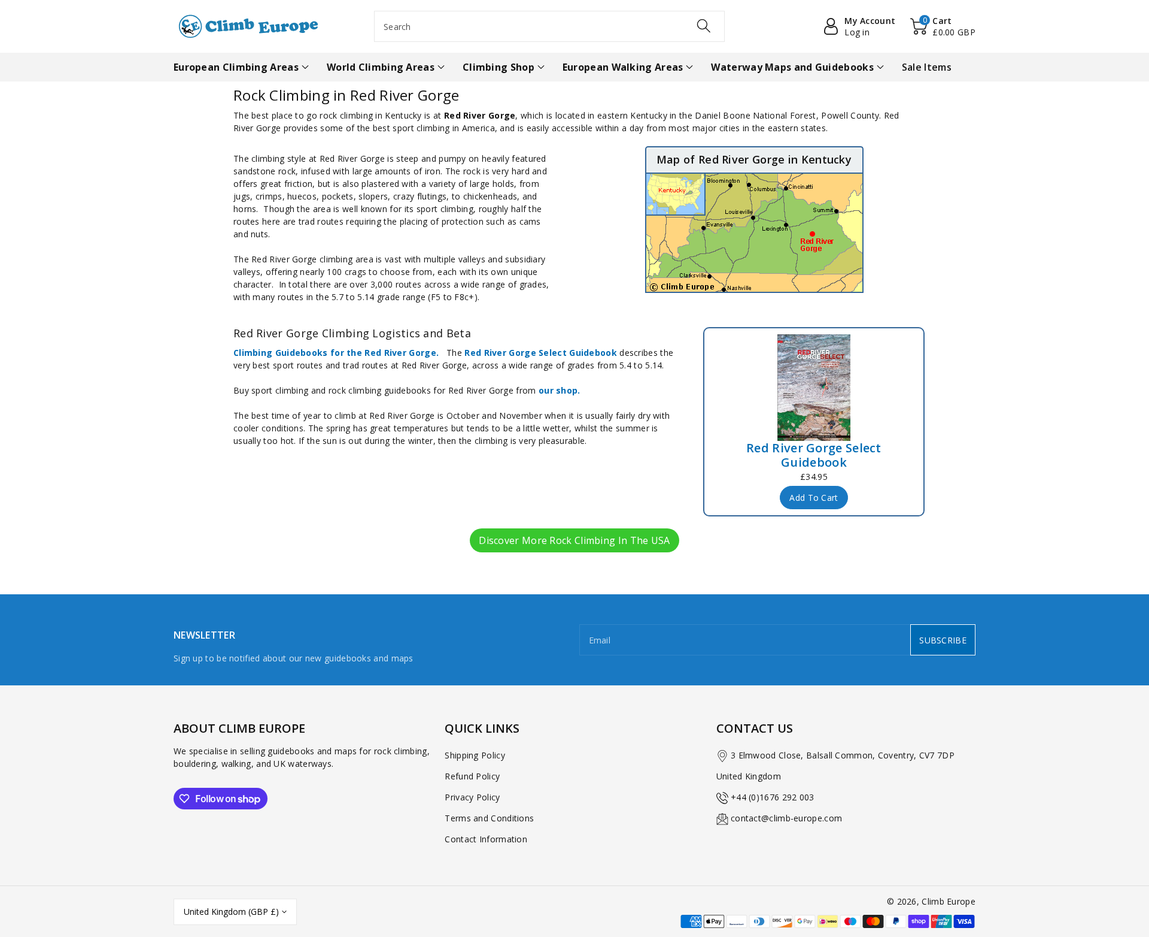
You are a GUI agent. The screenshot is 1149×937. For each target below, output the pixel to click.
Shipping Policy (475, 755)
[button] (942, 26)
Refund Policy (472, 776)
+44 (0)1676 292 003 (772, 797)
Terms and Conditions (489, 818)
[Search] (704, 26)
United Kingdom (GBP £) (231, 911)
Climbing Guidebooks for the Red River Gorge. (336, 352)
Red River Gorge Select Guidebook (540, 352)
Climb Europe (948, 901)
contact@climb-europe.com (786, 818)
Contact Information (486, 839)
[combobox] (549, 26)
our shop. (559, 390)
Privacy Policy (472, 797)
